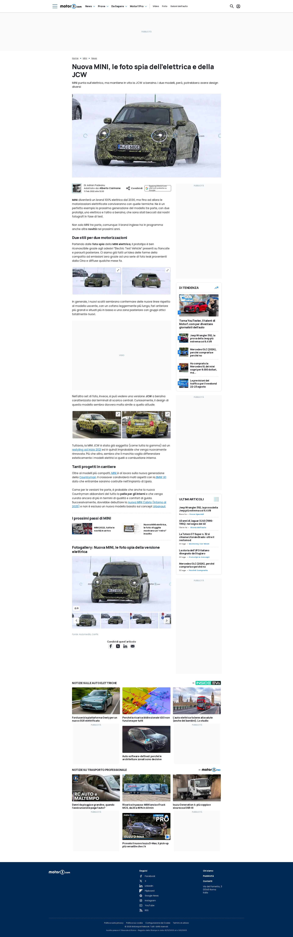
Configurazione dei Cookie (157, 923)
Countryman (87, 477)
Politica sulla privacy (113, 923)
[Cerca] (232, 6)
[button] (76, 620)
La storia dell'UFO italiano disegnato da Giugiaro (194, 552)
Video (156, 6)
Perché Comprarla (198, 570)
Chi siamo (208, 870)
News (88, 6)
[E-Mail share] (132, 646)
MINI (114, 473)
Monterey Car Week (199, 544)
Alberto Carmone (110, 188)
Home (75, 58)
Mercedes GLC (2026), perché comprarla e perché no (196, 565)
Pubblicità (208, 875)
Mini (85, 58)
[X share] (118, 646)
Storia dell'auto (198, 527)
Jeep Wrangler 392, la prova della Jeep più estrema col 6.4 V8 (198, 509)
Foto (164, 6)
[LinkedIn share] (125, 646)
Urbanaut (159, 506)
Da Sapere (117, 6)
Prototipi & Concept (199, 557)
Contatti (207, 881)
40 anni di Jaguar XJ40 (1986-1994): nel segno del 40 (196, 522)
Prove (101, 6)
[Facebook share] (110, 646)
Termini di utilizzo (181, 923)
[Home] (71, 6)
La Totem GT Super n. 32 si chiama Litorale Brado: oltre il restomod (196, 537)
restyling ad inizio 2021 (86, 449)
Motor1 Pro (137, 6)
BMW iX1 (160, 477)
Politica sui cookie (134, 923)
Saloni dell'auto (179, 6)
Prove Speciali (197, 514)
